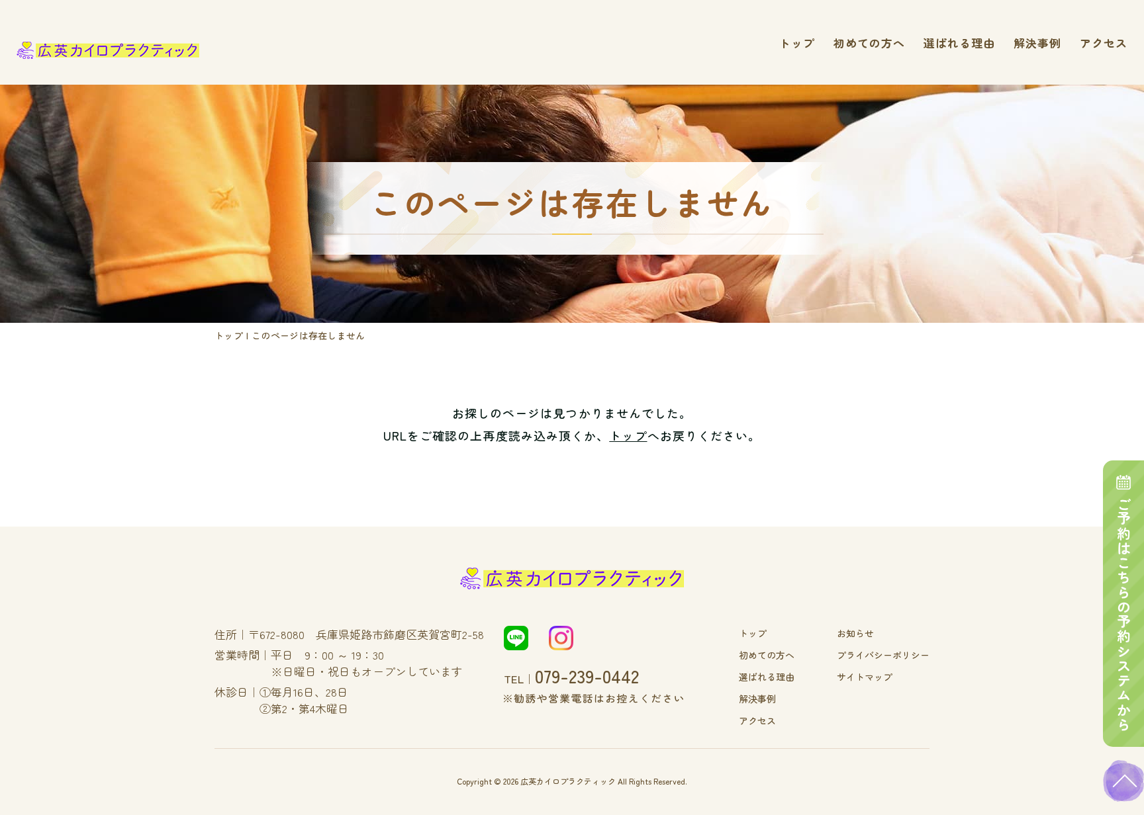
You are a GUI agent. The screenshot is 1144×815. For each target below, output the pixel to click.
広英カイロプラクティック (568, 781)
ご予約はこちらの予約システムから (1124, 614)
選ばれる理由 (959, 42)
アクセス (1103, 42)
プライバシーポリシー (883, 655)
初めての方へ (869, 42)
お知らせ (855, 633)
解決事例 (1037, 42)
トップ (797, 42)
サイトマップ (864, 676)
